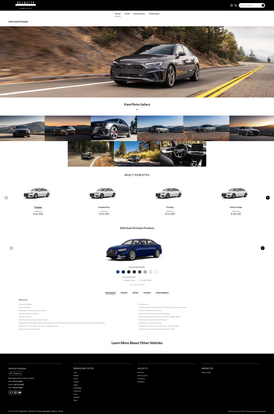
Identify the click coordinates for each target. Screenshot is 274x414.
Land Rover (77, 391)
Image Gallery (146, 280)
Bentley (76, 375)
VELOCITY (143, 368)
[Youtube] (19, 392)
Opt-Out (60, 411)
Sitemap (39, 411)
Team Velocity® (238, 411)
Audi (75, 372)
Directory (141, 372)
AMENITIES (207, 368)
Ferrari (76, 379)
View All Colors (130, 280)
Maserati (76, 397)
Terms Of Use (32, 411)
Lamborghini (78, 388)
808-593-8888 (17, 381)
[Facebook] (10, 392)
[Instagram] (15, 392)
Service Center (143, 375)
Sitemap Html (46, 411)
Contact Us (16, 373)
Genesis (76, 382)
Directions (141, 382)
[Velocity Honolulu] (25, 5)
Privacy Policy (23, 411)
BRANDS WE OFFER (84, 368)
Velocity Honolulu (13, 411)
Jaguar (76, 385)
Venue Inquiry (206, 372)
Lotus (75, 394)
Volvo (75, 400)
